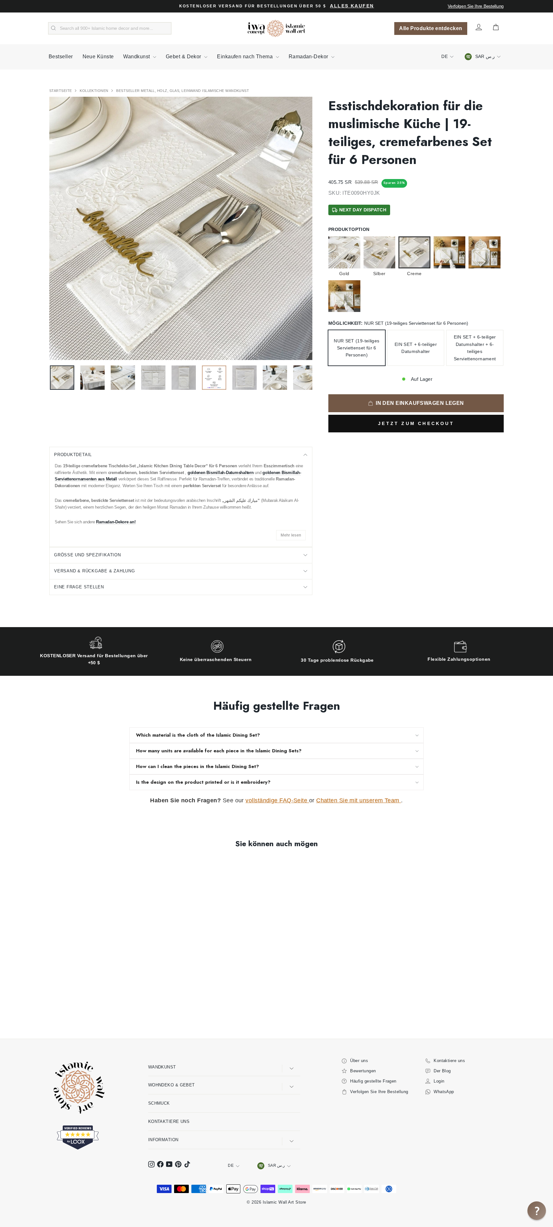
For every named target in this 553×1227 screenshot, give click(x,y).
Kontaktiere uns (169, 1121)
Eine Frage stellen (79, 587)
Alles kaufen (352, 6)
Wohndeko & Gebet (171, 1085)
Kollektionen (94, 91)
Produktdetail (73, 454)
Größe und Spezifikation (87, 554)
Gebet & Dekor (184, 56)
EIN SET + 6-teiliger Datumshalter (416, 348)
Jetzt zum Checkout (416, 423)
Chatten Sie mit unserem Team (358, 800)
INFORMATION (163, 1139)
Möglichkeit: (398, 323)
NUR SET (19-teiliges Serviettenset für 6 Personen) (356, 348)
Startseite (61, 91)
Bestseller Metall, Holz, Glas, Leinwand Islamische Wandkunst (182, 91)
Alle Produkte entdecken (430, 28)
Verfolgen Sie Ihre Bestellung (476, 6)
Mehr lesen (291, 535)
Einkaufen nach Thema (245, 56)
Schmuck (159, 1103)
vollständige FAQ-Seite (277, 800)
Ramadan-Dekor (309, 56)
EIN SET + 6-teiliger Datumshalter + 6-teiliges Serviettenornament (475, 347)
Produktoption (349, 229)
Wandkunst (137, 56)
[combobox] (109, 28)
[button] (536, 1210)
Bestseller (61, 56)
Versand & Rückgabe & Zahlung (94, 571)
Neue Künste (98, 56)
